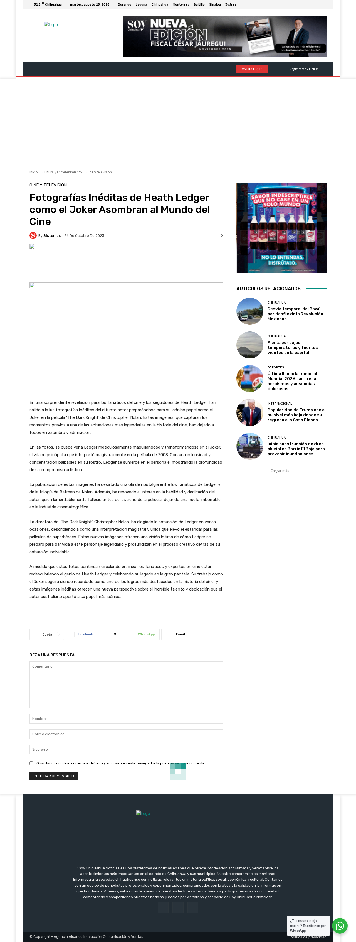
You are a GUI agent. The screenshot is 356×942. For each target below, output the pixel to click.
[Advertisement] (178, 121)
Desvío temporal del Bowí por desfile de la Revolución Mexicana (295, 313)
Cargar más (280, 470)
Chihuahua (277, 302)
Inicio (33, 172)
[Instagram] (316, 4)
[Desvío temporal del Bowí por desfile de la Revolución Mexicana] (249, 311)
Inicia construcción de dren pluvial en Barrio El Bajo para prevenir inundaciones (296, 448)
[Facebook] (309, 4)
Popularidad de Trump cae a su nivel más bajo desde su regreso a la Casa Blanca (296, 414)
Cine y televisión (99, 172)
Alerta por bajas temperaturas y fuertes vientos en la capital (293, 347)
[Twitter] (323, 4)
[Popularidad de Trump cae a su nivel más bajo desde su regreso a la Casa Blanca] (249, 412)
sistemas (52, 235)
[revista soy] (126, 263)
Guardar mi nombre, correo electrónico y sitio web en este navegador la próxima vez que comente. (121, 763)
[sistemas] (33, 235)
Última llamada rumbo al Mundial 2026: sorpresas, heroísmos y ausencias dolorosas (294, 381)
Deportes (276, 367)
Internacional (280, 403)
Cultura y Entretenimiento (62, 172)
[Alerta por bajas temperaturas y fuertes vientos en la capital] (249, 344)
